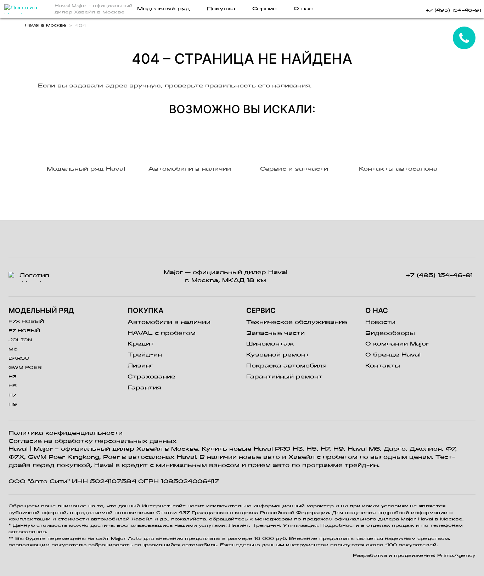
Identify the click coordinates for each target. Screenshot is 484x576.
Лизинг (140, 366)
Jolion (20, 340)
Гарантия (144, 388)
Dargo (19, 358)
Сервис (264, 9)
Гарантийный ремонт (284, 377)
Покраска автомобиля (286, 366)
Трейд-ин (145, 355)
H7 (12, 395)
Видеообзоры (390, 333)
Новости (380, 322)
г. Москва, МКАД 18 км (225, 280)
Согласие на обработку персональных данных (93, 441)
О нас (303, 9)
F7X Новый (26, 322)
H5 (13, 386)
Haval (18, 449)
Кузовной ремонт (277, 355)
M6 (13, 349)
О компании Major (397, 344)
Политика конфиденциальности (66, 433)
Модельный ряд (163, 9)
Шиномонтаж (270, 344)
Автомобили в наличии (169, 322)
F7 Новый (24, 331)
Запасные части (275, 333)
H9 (13, 404)
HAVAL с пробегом (162, 333)
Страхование (151, 377)
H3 (13, 377)
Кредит (141, 344)
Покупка (221, 9)
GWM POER (25, 368)
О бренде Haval (393, 355)
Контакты (382, 366)
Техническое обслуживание (296, 322)
